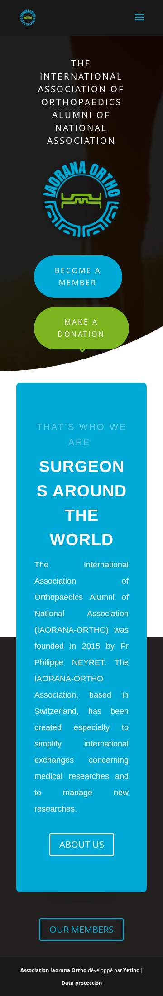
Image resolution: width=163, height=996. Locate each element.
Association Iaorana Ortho (54, 970)
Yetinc (131, 970)
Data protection (82, 982)
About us (81, 844)
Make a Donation (81, 328)
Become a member (78, 276)
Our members (81, 929)
